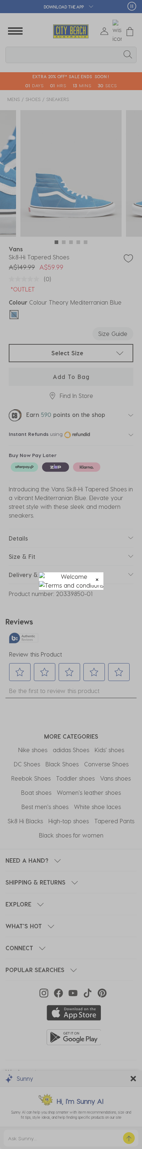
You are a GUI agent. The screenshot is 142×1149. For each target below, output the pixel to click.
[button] (97, 578)
